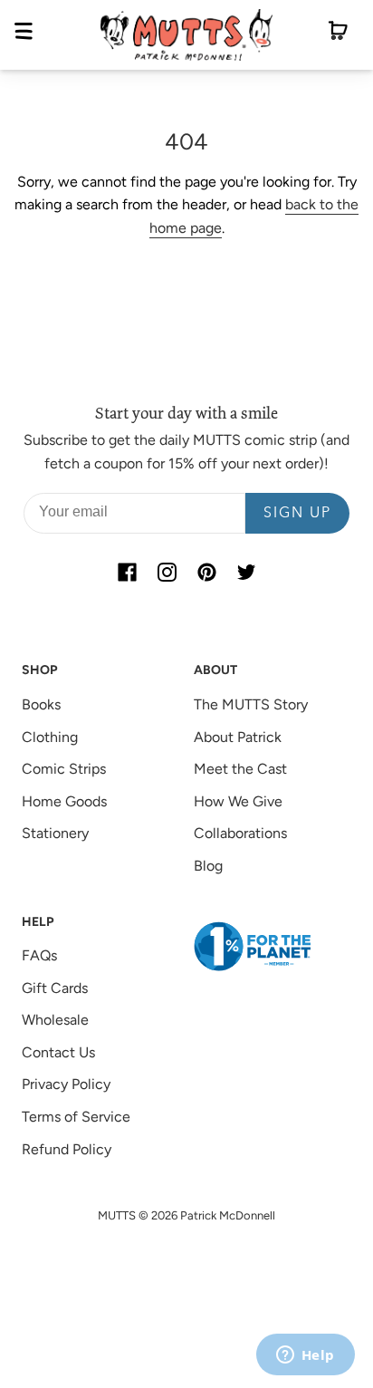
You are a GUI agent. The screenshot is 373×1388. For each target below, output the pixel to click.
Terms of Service (76, 1116)
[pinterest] (206, 572)
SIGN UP (297, 513)
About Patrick (238, 737)
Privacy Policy (66, 1084)
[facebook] (127, 572)
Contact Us (58, 1052)
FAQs (39, 955)
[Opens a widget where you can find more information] (305, 1356)
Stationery (55, 833)
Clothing (50, 737)
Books (41, 704)
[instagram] (166, 572)
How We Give (238, 801)
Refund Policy (66, 1149)
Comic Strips (64, 768)
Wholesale (55, 1019)
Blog (208, 865)
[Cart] (338, 34)
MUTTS (117, 1215)
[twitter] (246, 572)
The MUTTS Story (251, 704)
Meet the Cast (240, 768)
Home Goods (64, 801)
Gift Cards (55, 988)
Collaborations (240, 833)
